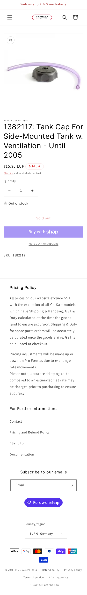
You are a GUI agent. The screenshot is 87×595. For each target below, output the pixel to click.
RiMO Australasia (26, 570)
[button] (9, 17)
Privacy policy (73, 570)
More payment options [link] (43, 243)
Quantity (10, 181)
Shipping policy (58, 577)
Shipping (9, 173)
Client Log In (20, 443)
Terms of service (33, 577)
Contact (16, 421)
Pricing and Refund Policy (30, 432)
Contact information (46, 585)
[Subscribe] (71, 485)
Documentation (22, 454)
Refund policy (50, 570)
